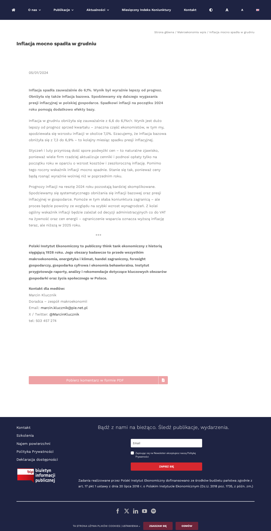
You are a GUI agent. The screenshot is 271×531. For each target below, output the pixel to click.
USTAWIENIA (130, 525)
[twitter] (126, 511)
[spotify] (153, 511)
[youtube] (144, 511)
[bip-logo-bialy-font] (36, 470)
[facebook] (117, 511)
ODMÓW (187, 525)
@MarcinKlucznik (64, 314)
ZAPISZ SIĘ (166, 466)
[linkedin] (135, 511)
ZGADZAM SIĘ (158, 525)
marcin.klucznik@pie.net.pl (64, 308)
